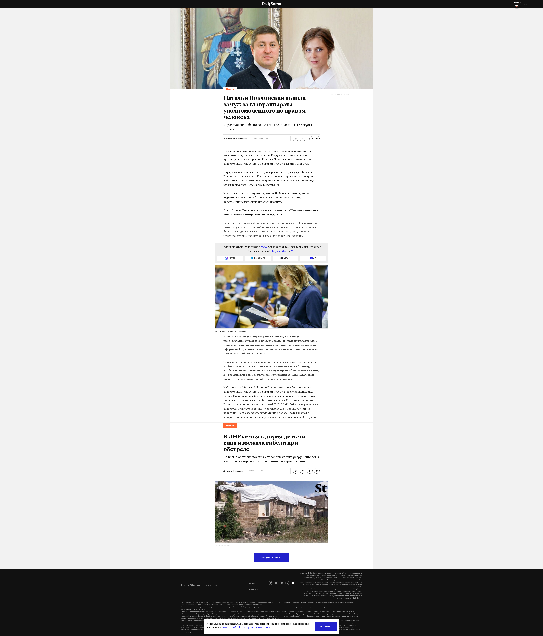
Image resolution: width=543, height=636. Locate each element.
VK (293, 251)
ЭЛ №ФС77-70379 (340, 578)
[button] (15, 5)
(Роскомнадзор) (309, 578)
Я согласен (325, 626)
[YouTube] (276, 583)
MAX (264, 247)
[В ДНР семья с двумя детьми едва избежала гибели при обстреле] (295, 471)
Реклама (253, 589)
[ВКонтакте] (282, 583)
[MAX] (293, 583)
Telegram (275, 251)
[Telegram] (270, 583)
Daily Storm (271, 4)
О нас (252, 583)
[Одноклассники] (287, 583)
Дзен (285, 251)
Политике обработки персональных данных (246, 627)
